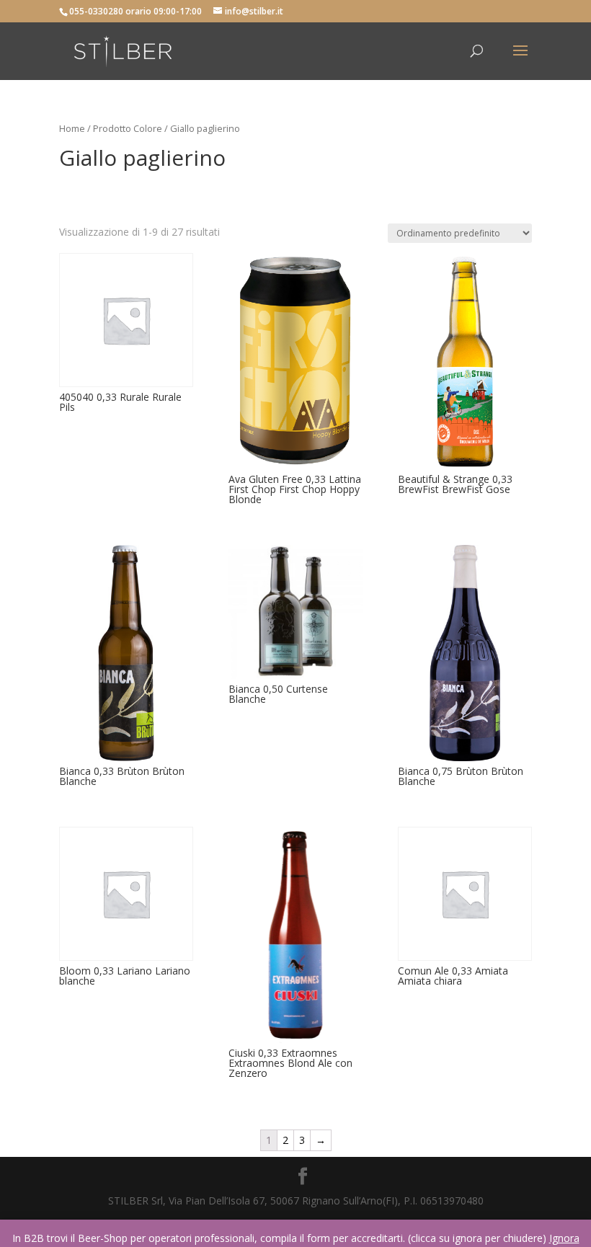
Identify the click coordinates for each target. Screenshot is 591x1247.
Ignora (564, 1238)
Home (72, 128)
